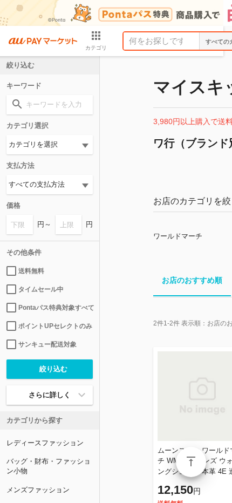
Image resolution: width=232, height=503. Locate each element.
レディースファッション (45, 443)
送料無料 (31, 271)
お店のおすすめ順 (192, 280)
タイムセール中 (41, 289)
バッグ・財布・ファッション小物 (48, 466)
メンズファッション (38, 490)
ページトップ (191, 462)
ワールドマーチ (177, 236)
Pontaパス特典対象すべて (55, 307)
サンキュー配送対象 (47, 344)
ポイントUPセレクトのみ (55, 326)
